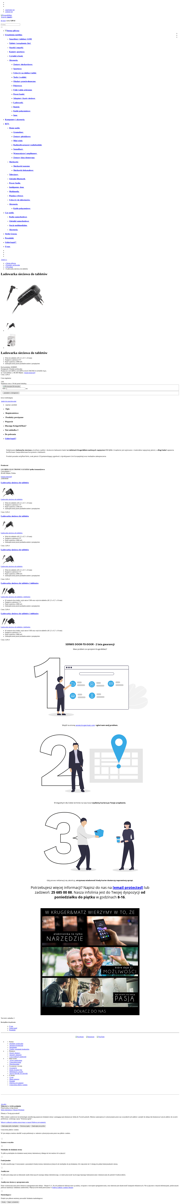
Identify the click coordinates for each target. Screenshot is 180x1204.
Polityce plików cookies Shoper (62, 1187)
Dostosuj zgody (25, 1126)
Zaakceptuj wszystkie (38, 1126)
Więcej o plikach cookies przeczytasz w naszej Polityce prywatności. (23, 1122)
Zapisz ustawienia (13, 1202)
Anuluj (3, 1202)
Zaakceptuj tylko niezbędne (10, 1126)
